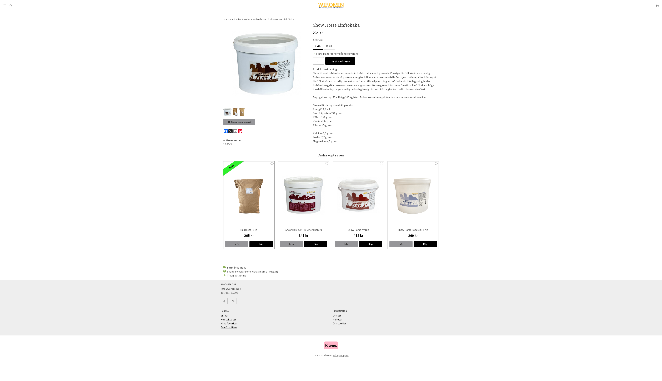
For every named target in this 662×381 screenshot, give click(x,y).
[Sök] (11, 5)
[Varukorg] (657, 5)
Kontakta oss (229, 319)
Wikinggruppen (341, 355)
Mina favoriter (229, 323)
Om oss (337, 315)
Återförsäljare (229, 327)
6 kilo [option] (318, 46)
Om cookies (340, 323)
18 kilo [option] (329, 46)
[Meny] (5, 5)
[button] (261, 244)
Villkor (224, 315)
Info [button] (236, 244)
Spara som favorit (240, 121)
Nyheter (337, 319)
